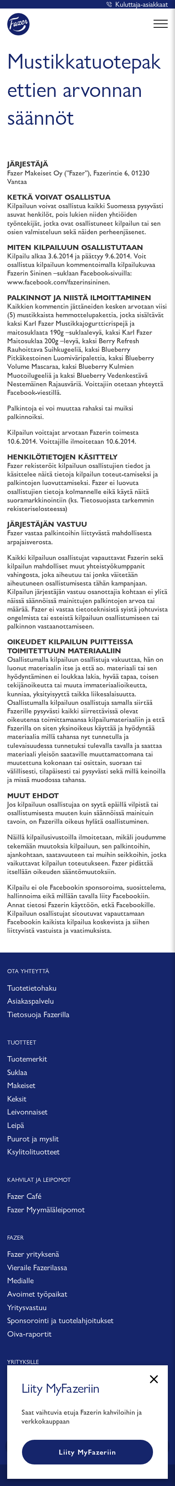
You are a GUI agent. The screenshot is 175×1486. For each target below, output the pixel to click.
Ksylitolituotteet (33, 1151)
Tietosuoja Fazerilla (38, 1014)
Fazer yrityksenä (33, 1254)
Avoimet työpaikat (37, 1293)
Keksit (16, 1098)
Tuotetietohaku (32, 987)
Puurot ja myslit (33, 1138)
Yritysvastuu (27, 1307)
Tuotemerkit (27, 1058)
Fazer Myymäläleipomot (46, 1209)
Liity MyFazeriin (87, 1452)
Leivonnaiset (27, 1111)
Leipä (15, 1125)
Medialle (20, 1280)
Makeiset (21, 1085)
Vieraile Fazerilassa (37, 1267)
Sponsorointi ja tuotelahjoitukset (60, 1320)
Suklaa (17, 1072)
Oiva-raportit (29, 1333)
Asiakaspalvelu (30, 1000)
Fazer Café (24, 1196)
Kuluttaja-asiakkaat (141, 4)
